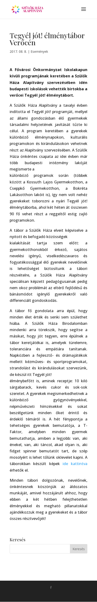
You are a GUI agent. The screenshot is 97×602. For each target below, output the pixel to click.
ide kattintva (75, 463)
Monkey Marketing (55, 595)
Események (39, 51)
